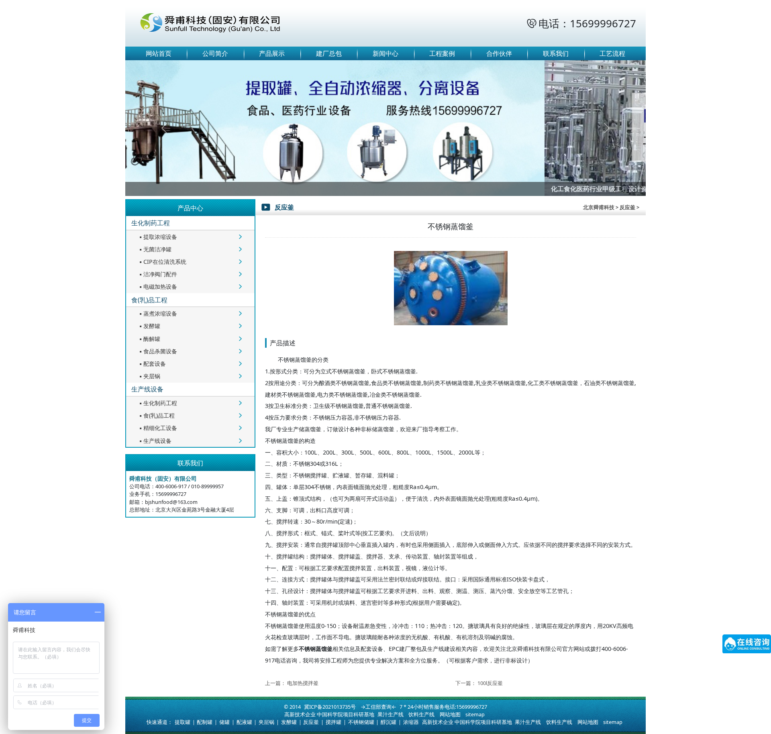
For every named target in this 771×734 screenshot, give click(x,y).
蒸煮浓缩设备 (157, 313)
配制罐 (204, 722)
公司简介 (215, 53)
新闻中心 (385, 53)
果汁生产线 (390, 714)
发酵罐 (149, 326)
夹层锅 (149, 376)
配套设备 (152, 363)
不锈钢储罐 (361, 722)
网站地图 (450, 714)
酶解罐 (149, 339)
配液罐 (244, 722)
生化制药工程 (150, 222)
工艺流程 (612, 53)
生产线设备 (147, 389)
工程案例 (442, 53)
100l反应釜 (490, 683)
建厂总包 (329, 53)
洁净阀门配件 (157, 274)
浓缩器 (411, 722)
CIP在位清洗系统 (162, 261)
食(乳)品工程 (149, 300)
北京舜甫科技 (598, 207)
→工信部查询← (378, 706)
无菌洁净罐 (154, 249)
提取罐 (182, 722)
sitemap (475, 714)
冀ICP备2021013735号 (330, 706)
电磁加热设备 (157, 286)
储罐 (224, 722)
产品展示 (272, 53)
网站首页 (158, 53)
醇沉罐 (388, 722)
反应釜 (311, 722)
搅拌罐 (333, 722)
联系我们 (556, 53)
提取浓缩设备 (157, 237)
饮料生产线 (421, 714)
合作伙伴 (499, 53)
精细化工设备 (157, 428)
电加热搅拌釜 (302, 683)
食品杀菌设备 (157, 351)
